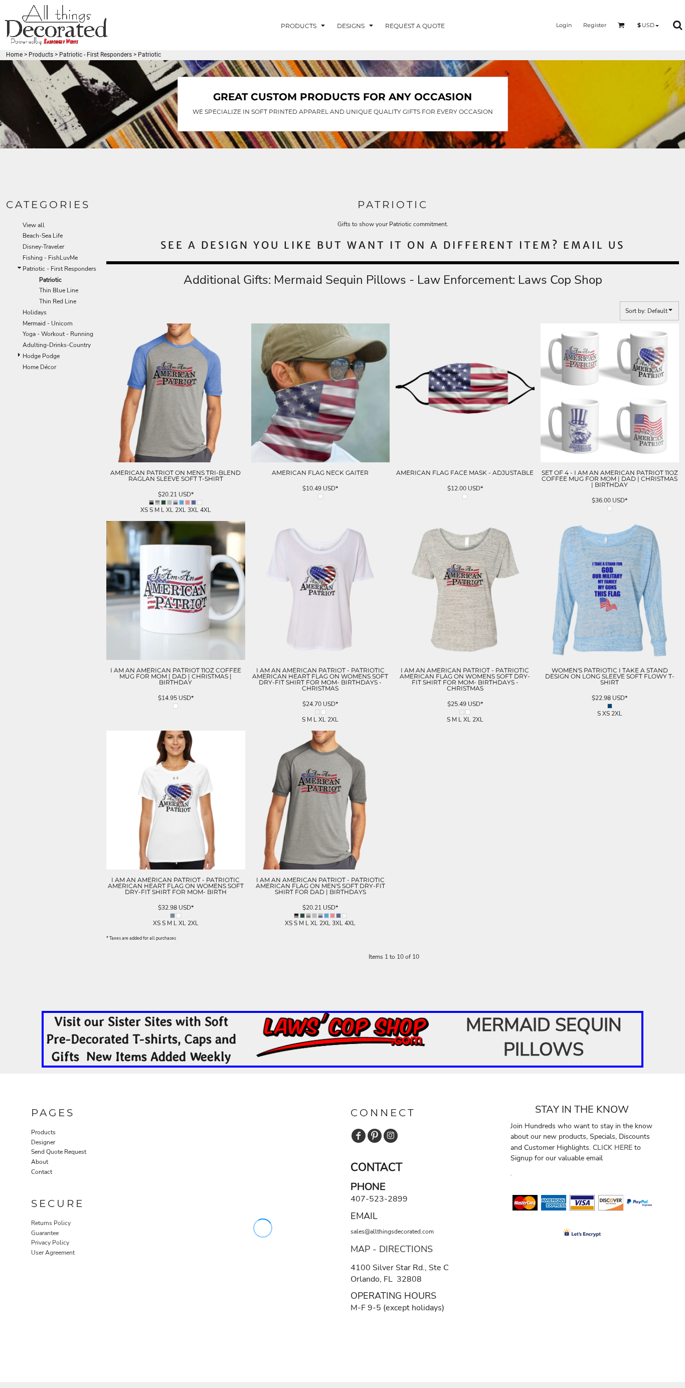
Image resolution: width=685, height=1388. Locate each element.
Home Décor (39, 367)
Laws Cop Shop (560, 280)
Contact (41, 1172)
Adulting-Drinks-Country (57, 345)
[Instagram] (391, 1136)
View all (34, 225)
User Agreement (53, 1253)
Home (14, 54)
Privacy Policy (50, 1243)
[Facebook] (359, 1136)
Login (564, 25)
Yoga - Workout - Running (58, 334)
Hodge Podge (41, 356)
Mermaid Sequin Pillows (340, 280)
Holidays (35, 312)
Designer (43, 1142)
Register (594, 25)
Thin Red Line (57, 301)
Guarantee (45, 1233)
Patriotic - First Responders (95, 54)
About (39, 1162)
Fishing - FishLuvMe (50, 258)
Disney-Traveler (43, 247)
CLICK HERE (612, 1147)
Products (41, 54)
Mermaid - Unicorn (48, 323)
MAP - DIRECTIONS (392, 1249)
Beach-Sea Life (43, 236)
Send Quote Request (58, 1152)
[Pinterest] (375, 1136)
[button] (304, 25)
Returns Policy (51, 1223)
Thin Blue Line (58, 290)
